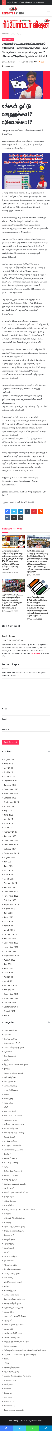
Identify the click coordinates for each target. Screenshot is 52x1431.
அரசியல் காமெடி (10, 1039)
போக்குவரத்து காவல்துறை (14, 1299)
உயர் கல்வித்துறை (11, 1090)
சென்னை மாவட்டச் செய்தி (15, 1184)
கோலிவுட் (7, 1154)
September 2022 (11, 956)
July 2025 (8, 810)
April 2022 (8, 977)
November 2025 (11, 793)
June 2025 (8, 815)
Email (4, 719)
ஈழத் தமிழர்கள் (10, 1077)
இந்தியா (7, 1060)
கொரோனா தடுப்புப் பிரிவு (13, 1150)
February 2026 (10, 781)
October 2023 (10, 900)
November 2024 (11, 845)
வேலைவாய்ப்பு (9, 1406)
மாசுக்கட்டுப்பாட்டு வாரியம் (14, 1325)
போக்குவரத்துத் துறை (12, 1303)
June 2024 (8, 866)
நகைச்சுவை (9, 1261)
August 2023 (9, 909)
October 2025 (10, 798)
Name (4, 709)
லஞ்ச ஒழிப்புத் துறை (12, 1367)
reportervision (9, 62)
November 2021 (11, 998)
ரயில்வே (7, 1363)
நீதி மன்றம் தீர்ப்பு (10, 1265)
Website (5, 729)
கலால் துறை (8, 1098)
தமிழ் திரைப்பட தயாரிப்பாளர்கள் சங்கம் (19, 1209)
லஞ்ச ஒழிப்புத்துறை (11, 1371)
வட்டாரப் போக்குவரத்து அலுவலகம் (17, 1376)
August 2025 (9, 806)
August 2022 (9, 960)
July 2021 (8, 1015)
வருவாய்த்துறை (10, 1380)
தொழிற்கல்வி (9, 1248)
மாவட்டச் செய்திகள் (12, 1337)
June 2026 (8, 764)
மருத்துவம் (8, 1320)
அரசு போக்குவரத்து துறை (14, 1047)
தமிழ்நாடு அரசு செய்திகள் (14, 1218)
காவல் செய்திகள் (11, 1128)
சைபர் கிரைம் (9, 1188)
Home (6, 34)
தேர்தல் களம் (9, 1235)
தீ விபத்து (8, 1222)
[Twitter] (14, 511)
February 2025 (10, 832)
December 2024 (11, 840)
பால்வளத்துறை (10, 1290)
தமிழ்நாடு (7, 1214)
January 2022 (10, 990)
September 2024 (11, 853)
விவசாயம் (8, 1397)
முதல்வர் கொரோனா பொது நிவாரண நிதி (20, 1354)
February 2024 (10, 883)
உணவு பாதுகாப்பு (10, 1086)
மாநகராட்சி (8, 1329)
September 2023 (11, 904)
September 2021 (11, 1007)
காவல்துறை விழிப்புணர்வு (14, 1133)
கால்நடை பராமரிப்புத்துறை (14, 1124)
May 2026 (8, 768)
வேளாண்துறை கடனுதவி (14, 1410)
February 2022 (10, 985)
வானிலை (7, 1389)
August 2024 (9, 857)
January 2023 (10, 938)
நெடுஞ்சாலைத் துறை (12, 1269)
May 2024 (8, 870)
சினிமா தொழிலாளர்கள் (13, 1171)
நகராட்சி (7, 1252)
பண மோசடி (8, 1278)
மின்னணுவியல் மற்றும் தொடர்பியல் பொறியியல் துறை (25, 1350)
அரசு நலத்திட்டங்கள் (12, 1043)
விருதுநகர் (8, 1393)
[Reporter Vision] (13, 10)
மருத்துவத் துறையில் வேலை (15, 1316)
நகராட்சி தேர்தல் (10, 1256)
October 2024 (10, 849)
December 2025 (11, 789)
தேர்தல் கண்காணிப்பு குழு (14, 1231)
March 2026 (9, 776)
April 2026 (8, 772)
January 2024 (10, 887)
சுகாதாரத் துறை (10, 1180)
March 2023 (9, 930)
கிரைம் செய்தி (9, 1137)
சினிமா (6, 1167)
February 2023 (10, 934)
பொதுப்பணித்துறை (11, 1295)
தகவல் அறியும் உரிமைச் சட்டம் (16, 1192)
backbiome (8, 636)
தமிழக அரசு (9, 1197)
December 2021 (11, 994)
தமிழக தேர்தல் (16, 34)
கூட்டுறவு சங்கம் (10, 1141)
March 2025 (9, 828)
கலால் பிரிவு (8, 1103)
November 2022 (11, 947)
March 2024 (9, 879)
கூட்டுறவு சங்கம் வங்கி (13, 1145)
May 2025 (8, 819)
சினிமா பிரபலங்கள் (11, 1175)
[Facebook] (7, 511)
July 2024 (8, 862)
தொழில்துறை (9, 1243)
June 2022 (8, 968)
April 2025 (8, 823)
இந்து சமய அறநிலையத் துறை (16, 1064)
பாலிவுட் (7, 1286)
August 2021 (9, 1011)
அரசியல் (7, 1034)
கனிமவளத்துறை (10, 1120)
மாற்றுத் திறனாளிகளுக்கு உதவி (16, 1342)
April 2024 (8, 874)
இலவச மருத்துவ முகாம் (13, 1073)
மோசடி (6, 1359)
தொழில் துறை (9, 1239)
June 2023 (8, 917)
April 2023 (8, 926)
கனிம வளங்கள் (10, 1111)
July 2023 (8, 913)
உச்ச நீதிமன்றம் (10, 1081)
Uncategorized (10, 1030)
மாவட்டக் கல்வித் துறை (13, 1333)
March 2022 (9, 981)
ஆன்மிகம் (8, 1052)
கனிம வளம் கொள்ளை (13, 1116)
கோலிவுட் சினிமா (10, 1158)
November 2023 (11, 896)
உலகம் (6, 1094)
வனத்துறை (8, 1384)
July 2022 (8, 964)
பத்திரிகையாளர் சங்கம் (13, 1282)
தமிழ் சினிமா (9, 1205)
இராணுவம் (8, 1069)
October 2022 (10, 951)
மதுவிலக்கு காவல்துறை (13, 1307)
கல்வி (6, 1107)
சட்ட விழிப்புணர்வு (11, 1162)
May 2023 (8, 921)
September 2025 (11, 802)
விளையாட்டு (9, 1401)
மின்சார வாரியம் (10, 1346)
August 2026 (9, 759)
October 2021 (10, 1002)
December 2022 (11, 943)
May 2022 (8, 973)
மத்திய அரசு (9, 1312)
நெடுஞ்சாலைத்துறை (12, 1273)
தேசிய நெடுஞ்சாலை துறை (14, 1226)
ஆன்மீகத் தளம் (10, 1056)
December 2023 (11, 892)
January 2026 (10, 785)
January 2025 (10, 836)
